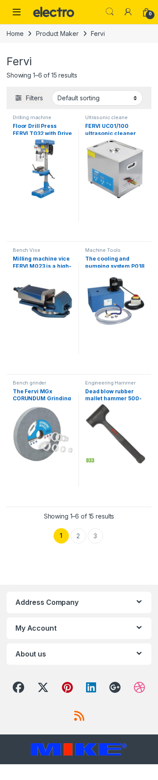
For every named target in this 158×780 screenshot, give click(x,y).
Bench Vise (26, 250)
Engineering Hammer (110, 383)
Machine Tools (103, 250)
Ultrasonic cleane (106, 117)
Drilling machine (32, 117)
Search (110, 12)
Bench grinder (29, 383)
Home (15, 33)
